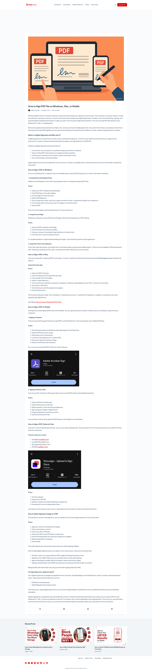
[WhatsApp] (88, 609)
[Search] (115, 4)
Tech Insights (57, 4)
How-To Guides (56, 110)
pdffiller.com (42, 447)
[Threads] (35, 663)
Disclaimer (98, 658)
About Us (80, 658)
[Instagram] (32, 663)
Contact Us (122, 4)
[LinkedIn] (112, 609)
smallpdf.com (43, 439)
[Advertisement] (76, 21)
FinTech (87, 4)
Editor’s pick (94, 4)
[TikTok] (44, 663)
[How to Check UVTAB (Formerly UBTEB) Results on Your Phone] (111, 635)
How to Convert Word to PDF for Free (48, 302)
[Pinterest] (47, 663)
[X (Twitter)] (64, 609)
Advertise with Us (107, 658)
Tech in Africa (66, 4)
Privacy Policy (89, 658)
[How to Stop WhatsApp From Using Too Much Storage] (41, 635)
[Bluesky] (38, 663)
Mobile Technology (77, 4)
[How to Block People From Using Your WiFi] (76, 635)
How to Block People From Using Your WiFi (72, 647)
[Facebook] (40, 609)
